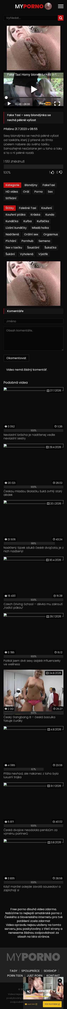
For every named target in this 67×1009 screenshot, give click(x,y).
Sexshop (50, 971)
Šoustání (33, 247)
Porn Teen (15, 976)
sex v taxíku (14, 247)
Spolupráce (30, 971)
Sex (50, 192)
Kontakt (53, 976)
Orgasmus (50, 234)
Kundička (12, 221)
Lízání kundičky (16, 228)
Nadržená (12, 234)
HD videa (12, 192)
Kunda (49, 215)
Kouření (46, 208)
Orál (26, 192)
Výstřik (43, 254)
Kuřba (27, 221)
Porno (38, 192)
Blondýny (30, 185)
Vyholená (26, 254)
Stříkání (11, 198)
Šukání (10, 254)
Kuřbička (43, 221)
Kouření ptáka (15, 215)
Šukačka (50, 247)
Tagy (13, 971)
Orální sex (31, 234)
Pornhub (27, 241)
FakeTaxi (49, 185)
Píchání (11, 241)
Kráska (35, 215)
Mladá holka (40, 228)
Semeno (44, 241)
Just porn (34, 976)
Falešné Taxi (27, 208)
